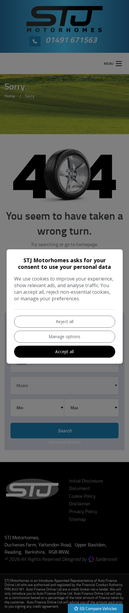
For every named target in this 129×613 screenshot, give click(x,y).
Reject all (65, 321)
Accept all (64, 351)
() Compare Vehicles (98, 608)
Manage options (64, 336)
